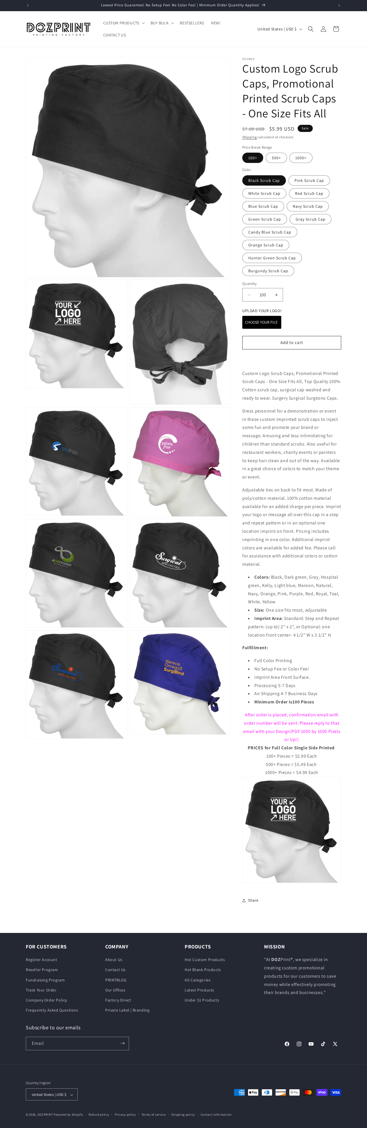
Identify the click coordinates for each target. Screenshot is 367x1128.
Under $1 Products (202, 1000)
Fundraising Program (45, 980)
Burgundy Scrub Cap (268, 270)
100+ (252, 157)
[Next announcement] (339, 5)
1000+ (301, 157)
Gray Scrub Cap (310, 219)
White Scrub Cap (264, 193)
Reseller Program (42, 970)
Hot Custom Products (205, 959)
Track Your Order (41, 990)
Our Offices (115, 990)
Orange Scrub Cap (265, 245)
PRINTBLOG (115, 980)
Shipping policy (183, 1115)
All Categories (197, 980)
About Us (113, 959)
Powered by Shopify (68, 1115)
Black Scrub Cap (264, 180)
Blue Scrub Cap (263, 206)
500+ (276, 157)
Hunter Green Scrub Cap (272, 257)
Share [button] (253, 900)
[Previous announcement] (28, 5)
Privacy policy (125, 1115)
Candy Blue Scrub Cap (269, 232)
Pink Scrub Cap (309, 180)
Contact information (216, 1115)
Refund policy (99, 1115)
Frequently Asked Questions (52, 1010)
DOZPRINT (45, 1115)
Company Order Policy (46, 1000)
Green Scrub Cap (264, 219)
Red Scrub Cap (309, 193)
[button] (123, 23)
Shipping (249, 137)
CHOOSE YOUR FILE (261, 322)
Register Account (41, 959)
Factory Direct (118, 1000)
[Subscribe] (122, 1043)
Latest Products (199, 990)
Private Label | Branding (127, 1010)
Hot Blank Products (203, 970)
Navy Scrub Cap (308, 206)
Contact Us (115, 970)
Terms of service (154, 1115)
